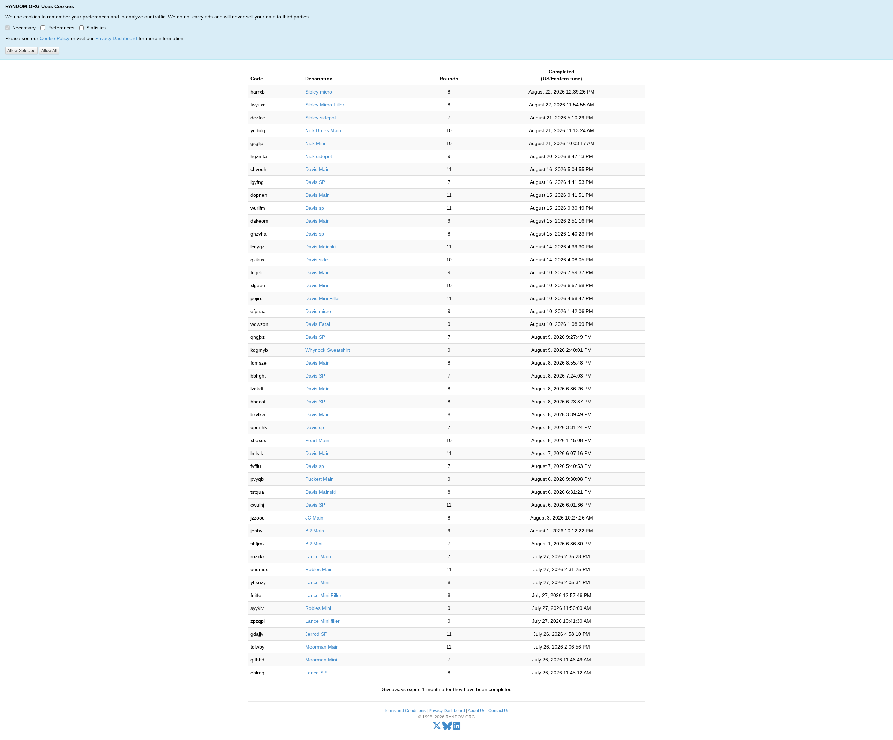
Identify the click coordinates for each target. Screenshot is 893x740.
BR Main (314, 530)
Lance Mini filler (322, 621)
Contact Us (498, 710)
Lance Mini (317, 582)
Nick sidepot (318, 156)
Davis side (316, 259)
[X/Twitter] (437, 727)
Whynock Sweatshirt (327, 350)
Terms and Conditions (405, 710)
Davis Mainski (320, 246)
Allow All (49, 50)
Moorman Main (322, 647)
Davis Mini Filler (322, 298)
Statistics (96, 27)
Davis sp (314, 208)
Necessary (24, 27)
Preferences (60, 27)
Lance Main (318, 556)
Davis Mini (316, 285)
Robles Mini (318, 608)
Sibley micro (318, 92)
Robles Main (319, 569)
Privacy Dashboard (116, 38)
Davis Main (317, 169)
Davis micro (318, 311)
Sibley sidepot (320, 117)
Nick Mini (315, 143)
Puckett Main (319, 479)
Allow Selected (21, 50)
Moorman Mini (321, 660)
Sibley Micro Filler (324, 104)
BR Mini (313, 543)
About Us (476, 710)
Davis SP (315, 182)
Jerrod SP (316, 634)
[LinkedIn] (456, 727)
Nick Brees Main (323, 130)
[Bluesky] (447, 727)
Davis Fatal (317, 324)
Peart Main (317, 440)
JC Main (314, 518)
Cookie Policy (54, 38)
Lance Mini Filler (323, 595)
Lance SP (316, 672)
